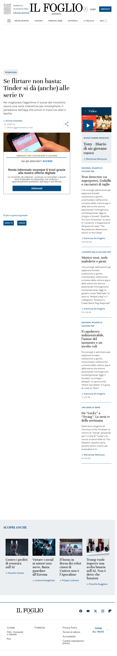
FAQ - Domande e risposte (15, 633)
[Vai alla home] (56, 9)
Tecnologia (11, 72)
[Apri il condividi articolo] (66, 124)
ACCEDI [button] (47, 161)
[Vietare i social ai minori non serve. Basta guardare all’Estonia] (44, 547)
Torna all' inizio (98, 630)
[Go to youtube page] (88, 611)
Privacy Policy (70, 627)
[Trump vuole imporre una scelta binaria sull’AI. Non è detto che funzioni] (98, 547)
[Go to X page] (95, 611)
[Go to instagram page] (102, 611)
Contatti (11, 627)
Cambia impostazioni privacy (73, 642)
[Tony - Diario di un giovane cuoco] (96, 123)
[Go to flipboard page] (110, 611)
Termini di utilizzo (71, 632)
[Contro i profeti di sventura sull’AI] (17, 547)
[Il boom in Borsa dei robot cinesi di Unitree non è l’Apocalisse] (71, 547)
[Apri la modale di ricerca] (106, 21)
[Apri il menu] (9, 21)
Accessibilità (69, 636)
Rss (9, 639)
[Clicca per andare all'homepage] (29, 611)
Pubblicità (40, 627)
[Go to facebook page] (80, 611)
